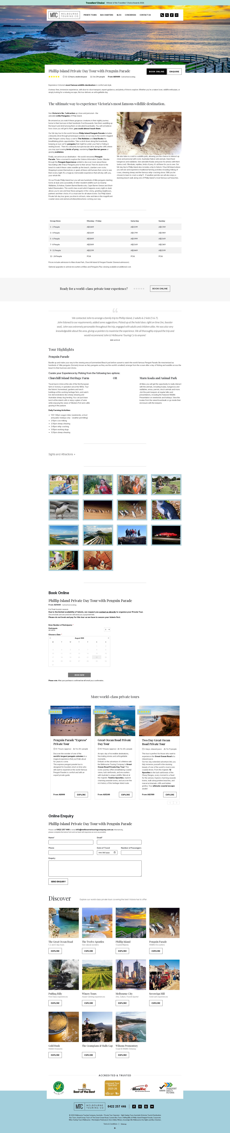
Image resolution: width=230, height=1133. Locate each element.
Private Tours (90, 15)
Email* (100, 837)
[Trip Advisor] (152, 1106)
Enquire (174, 71)
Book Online (156, 71)
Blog (119, 15)
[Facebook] (134, 1106)
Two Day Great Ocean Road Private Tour (156, 742)
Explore (81, 794)
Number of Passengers (131, 848)
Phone (51, 848)
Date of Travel (103, 848)
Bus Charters (106, 15)
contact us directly (107, 612)
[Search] (167, 15)
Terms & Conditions (110, 1124)
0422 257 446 (63, 829)
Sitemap (123, 1124)
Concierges (130, 15)
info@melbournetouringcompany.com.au (94, 829)
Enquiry (52, 858)
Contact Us (145, 15)
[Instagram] (140, 1106)
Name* (52, 837)
